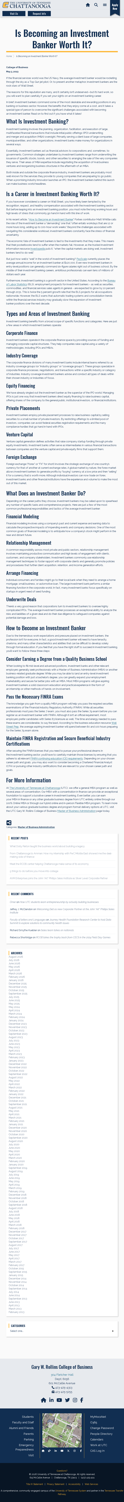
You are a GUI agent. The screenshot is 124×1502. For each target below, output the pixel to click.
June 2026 (14, 963)
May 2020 (14, 1151)
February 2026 (17, 976)
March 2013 (15, 1308)
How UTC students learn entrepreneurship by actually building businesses (59, 902)
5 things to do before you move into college (34, 871)
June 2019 (14, 1178)
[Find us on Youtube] (62, 1450)
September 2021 (18, 1104)
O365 (93, 1422)
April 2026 (14, 970)
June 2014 (14, 1295)
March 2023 (15, 1054)
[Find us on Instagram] (75, 1401)
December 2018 (17, 1194)
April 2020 (14, 1154)
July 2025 (14, 997)
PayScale (82, 258)
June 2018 (14, 1214)
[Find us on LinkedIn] (51, 1401)
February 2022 (17, 1090)
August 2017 (16, 1245)
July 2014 (14, 1292)
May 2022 (14, 1080)
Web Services (91, 1484)
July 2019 (14, 1174)
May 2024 (14, 1007)
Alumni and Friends (21, 1428)
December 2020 (18, 1127)
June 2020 (14, 1147)
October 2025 (16, 990)
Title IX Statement (34, 1484)
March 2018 (15, 1224)
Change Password (102, 1428)
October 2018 (16, 1201)
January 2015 (16, 1275)
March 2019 (15, 1188)
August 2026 (16, 956)
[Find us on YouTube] (60, 1401)
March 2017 (15, 1261)
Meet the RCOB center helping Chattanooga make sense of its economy (49, 864)
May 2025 (14, 1003)
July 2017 (14, 1248)
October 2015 (16, 1268)
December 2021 (17, 1097)
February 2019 (16, 1191)
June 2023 (14, 1043)
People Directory (101, 1433)
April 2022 (14, 1084)
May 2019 (14, 1181)
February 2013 (16, 1312)
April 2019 (14, 1184)
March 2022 (15, 1087)
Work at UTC (98, 1445)
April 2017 (14, 1258)
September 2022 (18, 1074)
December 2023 (18, 1023)
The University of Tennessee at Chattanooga (34, 787)
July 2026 (14, 960)
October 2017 (16, 1238)
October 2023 (16, 1030)
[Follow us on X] (68, 1450)
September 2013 (18, 1298)
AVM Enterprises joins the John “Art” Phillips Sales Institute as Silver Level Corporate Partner (59, 878)
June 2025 (14, 1000)
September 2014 (18, 1288)
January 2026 (16, 980)
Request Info (39, 14)
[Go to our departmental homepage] (44, 1401)
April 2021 (14, 1114)
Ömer (13, 902)
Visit (31, 1455)
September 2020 (18, 1137)
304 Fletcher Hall (62, 1374)
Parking (29, 1439)
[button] (96, 5)
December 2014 (17, 1278)
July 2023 (14, 1040)
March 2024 (15, 1013)
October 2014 (16, 1285)
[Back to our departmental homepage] (43, 1450)
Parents (29, 1433)
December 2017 (17, 1231)
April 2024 (14, 1010)
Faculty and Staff (23, 1422)
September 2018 (18, 1204)
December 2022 (18, 1064)
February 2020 (17, 1161)
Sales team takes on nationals (57, 930)
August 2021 (16, 1107)
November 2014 (18, 1281)
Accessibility (74, 1484)
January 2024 (16, 1020)
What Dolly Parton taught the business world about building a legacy (47, 846)
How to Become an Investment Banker (51, 219)
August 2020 (16, 1141)
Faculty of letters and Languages (28, 919)
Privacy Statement (55, 1484)
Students (28, 1416)
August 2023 (16, 1037)
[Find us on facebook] (81, 1401)
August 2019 (16, 1171)
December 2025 (18, 983)
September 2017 (18, 1241)
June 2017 (14, 1251)
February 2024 (17, 1017)
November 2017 (17, 1235)
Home (9, 56)
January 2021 (16, 1124)
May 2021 (14, 1111)
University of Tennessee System (70, 1491)
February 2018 (16, 1228)
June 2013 (14, 1302)
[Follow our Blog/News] (49, 1450)
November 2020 (18, 1131)
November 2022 (18, 1067)
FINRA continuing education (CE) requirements (56, 758)
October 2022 (16, 1070)
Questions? (62, 1471)
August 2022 (16, 1077)
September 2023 (18, 1033)
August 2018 (16, 1208)
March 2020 (15, 1157)
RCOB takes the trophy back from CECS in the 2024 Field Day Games (73, 937)
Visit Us (14, 14)
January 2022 (16, 1094)
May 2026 (14, 966)
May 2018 (14, 1218)
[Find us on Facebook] (81, 1450)
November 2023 (18, 1027)
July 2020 (14, 1144)
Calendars (96, 1439)
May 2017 (14, 1255)
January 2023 (16, 1060)
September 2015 (18, 1271)
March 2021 (15, 1117)
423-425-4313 (63, 1387)
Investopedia (37, 248)
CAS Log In (97, 1450)
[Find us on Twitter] (67, 1401)
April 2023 (14, 1050)
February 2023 (17, 1057)
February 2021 (16, 1121)
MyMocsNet (98, 1416)
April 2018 (14, 1221)
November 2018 (18, 1198)
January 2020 (16, 1164)
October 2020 (16, 1134)
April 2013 (14, 1305)
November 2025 (18, 986)
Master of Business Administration (76, 810)
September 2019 (18, 1167)
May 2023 (14, 1047)
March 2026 (15, 973)
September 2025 (18, 993)
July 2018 (14, 1211)
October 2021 (16, 1100)
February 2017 (16, 1265)
